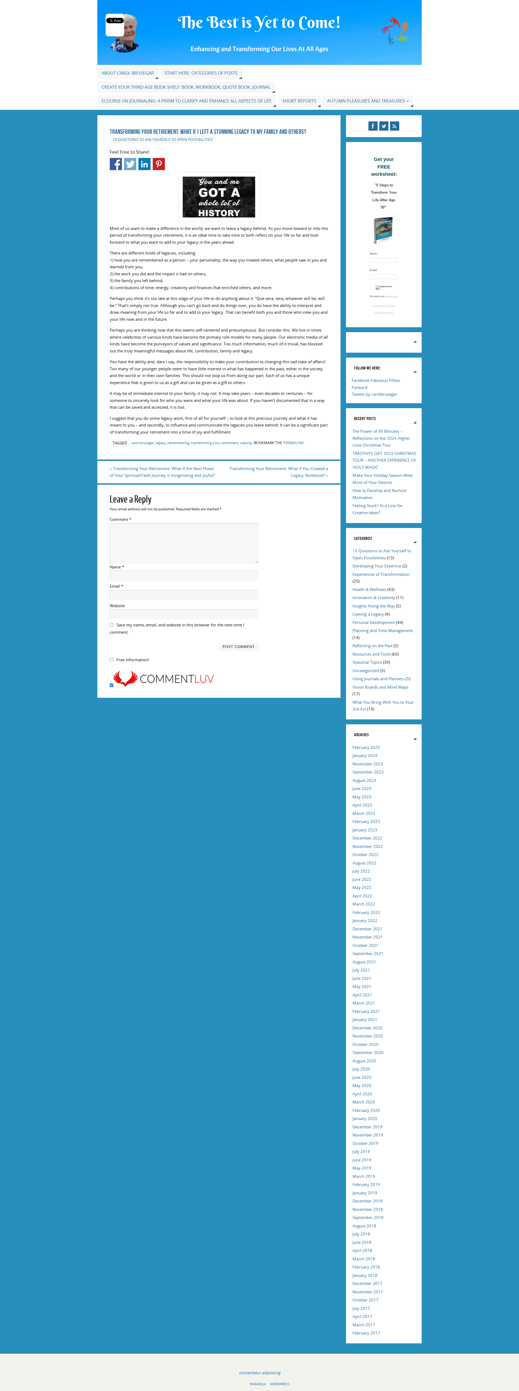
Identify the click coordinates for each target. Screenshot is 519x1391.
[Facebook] (373, 126)
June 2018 (361, 1242)
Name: (374, 253)
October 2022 (365, 854)
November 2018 (367, 1209)
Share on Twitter (130, 164)
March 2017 (363, 1324)
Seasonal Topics (367, 662)
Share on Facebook (116, 164)
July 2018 (361, 1234)
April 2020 (362, 1093)
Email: (373, 270)
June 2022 (361, 879)
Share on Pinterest (159, 164)
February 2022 (366, 912)
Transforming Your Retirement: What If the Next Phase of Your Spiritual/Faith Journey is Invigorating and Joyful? (162, 472)
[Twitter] (383, 126)
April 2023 (362, 805)
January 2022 (364, 920)
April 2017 (362, 1316)
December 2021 (367, 928)
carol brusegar (142, 442)
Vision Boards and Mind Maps (380, 687)
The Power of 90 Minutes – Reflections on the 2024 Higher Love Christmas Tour (381, 438)
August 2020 (364, 1060)
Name (117, 567)
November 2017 (367, 1291)
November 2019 (367, 1135)
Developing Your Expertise (376, 566)
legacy (161, 442)
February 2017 (366, 1333)
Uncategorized (365, 670)
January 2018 (364, 1275)
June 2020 (361, 1077)
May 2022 (361, 887)
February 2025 (366, 747)
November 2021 (367, 937)
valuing (246, 442)
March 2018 (363, 1258)
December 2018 (367, 1201)
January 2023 (364, 829)
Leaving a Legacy (368, 614)
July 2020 (361, 1069)
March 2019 (363, 1176)
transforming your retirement (214, 442)
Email (116, 586)
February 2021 (366, 1011)
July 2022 (361, 871)
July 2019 (361, 1151)
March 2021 (363, 1003)
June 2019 (361, 1159)
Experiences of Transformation (381, 574)
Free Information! (133, 659)
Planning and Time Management (382, 630)
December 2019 (367, 1126)
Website (117, 605)
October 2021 (365, 945)
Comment (120, 519)
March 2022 (363, 904)
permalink (293, 442)
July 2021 (361, 970)
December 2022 (367, 838)
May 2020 (361, 1085)
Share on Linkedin (144, 164)
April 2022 (362, 895)
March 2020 (363, 1102)
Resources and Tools (371, 654)
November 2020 (367, 1036)
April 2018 (362, 1250)
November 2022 (367, 846)
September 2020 (368, 1052)
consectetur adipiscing (259, 1372)
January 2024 (364, 755)
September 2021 (368, 953)
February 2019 (366, 1184)
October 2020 (365, 1044)
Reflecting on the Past (372, 645)
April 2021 (362, 994)
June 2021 (361, 978)
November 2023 (367, 763)
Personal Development (373, 622)
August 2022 (364, 862)
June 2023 (361, 788)
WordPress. (280, 1384)
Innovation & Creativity (373, 597)
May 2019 (361, 1168)
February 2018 (366, 1267)
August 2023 (364, 780)
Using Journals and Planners (378, 678)
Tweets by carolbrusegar (374, 394)
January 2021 (364, 1019)
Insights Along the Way (373, 606)
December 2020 (367, 1027)
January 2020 (364, 1118)
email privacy (391, 296)
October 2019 (365, 1143)
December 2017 (367, 1283)
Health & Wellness (369, 589)
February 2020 (366, 1110)
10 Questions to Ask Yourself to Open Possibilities (162, 139)
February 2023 (366, 821)
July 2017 (361, 1308)
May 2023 (361, 796)
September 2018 (368, 1217)
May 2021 (361, 986)
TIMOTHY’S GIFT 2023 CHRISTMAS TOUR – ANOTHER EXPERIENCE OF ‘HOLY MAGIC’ (384, 460)
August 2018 (364, 1225)
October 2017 (365, 1300)
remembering (178, 442)
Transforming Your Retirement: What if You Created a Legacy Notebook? (278, 472)
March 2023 (363, 813)
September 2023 (368, 772)
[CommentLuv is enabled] (163, 685)
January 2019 (364, 1192)
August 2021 (364, 961)
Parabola (258, 1384)
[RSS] (394, 126)
